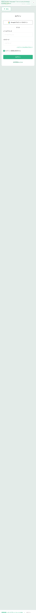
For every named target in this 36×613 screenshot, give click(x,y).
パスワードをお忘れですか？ (25, 47)
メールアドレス (7, 31)
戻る (7, 9)
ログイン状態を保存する (13, 50)
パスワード (6, 39)
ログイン (18, 57)
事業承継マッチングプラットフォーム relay (12, 612)
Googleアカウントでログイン (19, 22)
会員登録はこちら (18, 62)
